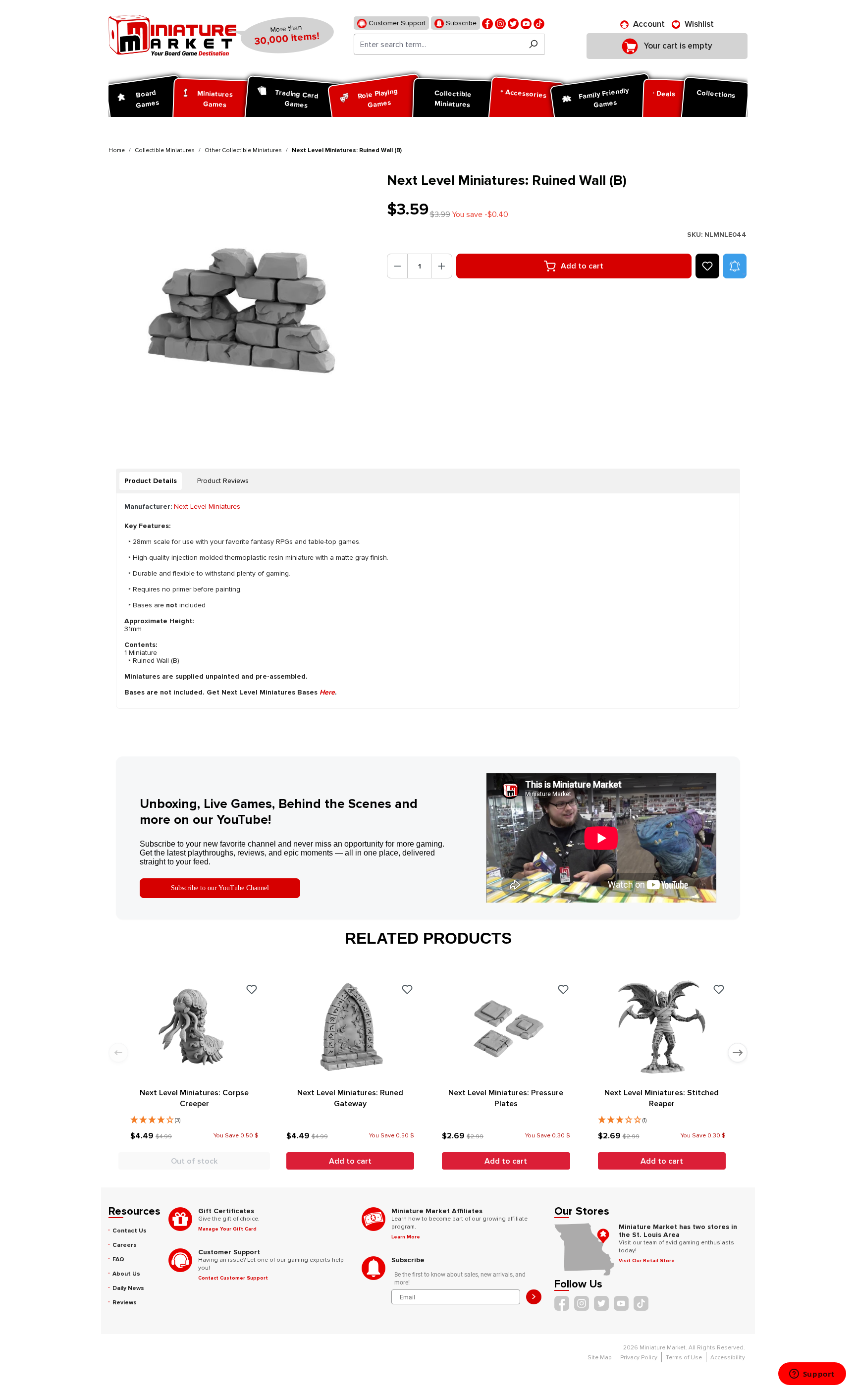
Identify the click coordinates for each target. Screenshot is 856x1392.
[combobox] (438, 44)
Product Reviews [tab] (223, 481)
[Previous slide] (118, 1053)
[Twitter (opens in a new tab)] (513, 23)
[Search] (533, 44)
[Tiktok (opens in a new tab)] (539, 23)
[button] (735, 266)
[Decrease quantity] (397, 266)
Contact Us (129, 1230)
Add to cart (582, 266)
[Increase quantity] (441, 266)
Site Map (600, 1357)
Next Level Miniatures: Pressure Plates (505, 1098)
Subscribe (460, 23)
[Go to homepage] (172, 35)
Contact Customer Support (233, 1278)
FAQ (118, 1259)
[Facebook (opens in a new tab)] (487, 23)
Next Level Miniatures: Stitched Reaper (661, 1098)
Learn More (405, 1237)
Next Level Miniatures (207, 506)
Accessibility (727, 1357)
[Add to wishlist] (707, 266)
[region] (241, 305)
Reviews (124, 1302)
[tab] (150, 481)
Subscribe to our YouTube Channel (220, 888)
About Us (126, 1274)
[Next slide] (738, 1053)
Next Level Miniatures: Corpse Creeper (194, 1098)
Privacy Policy (638, 1357)
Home (116, 150)
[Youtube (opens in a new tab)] (526, 23)
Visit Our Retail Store (647, 1261)
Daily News (128, 1288)
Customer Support (396, 23)
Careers (124, 1245)
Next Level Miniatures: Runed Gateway (350, 1098)
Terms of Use (684, 1357)
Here (327, 692)
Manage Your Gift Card (227, 1229)
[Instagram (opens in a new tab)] (500, 23)
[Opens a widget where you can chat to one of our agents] (812, 1374)
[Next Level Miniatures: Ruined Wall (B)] (241, 305)
